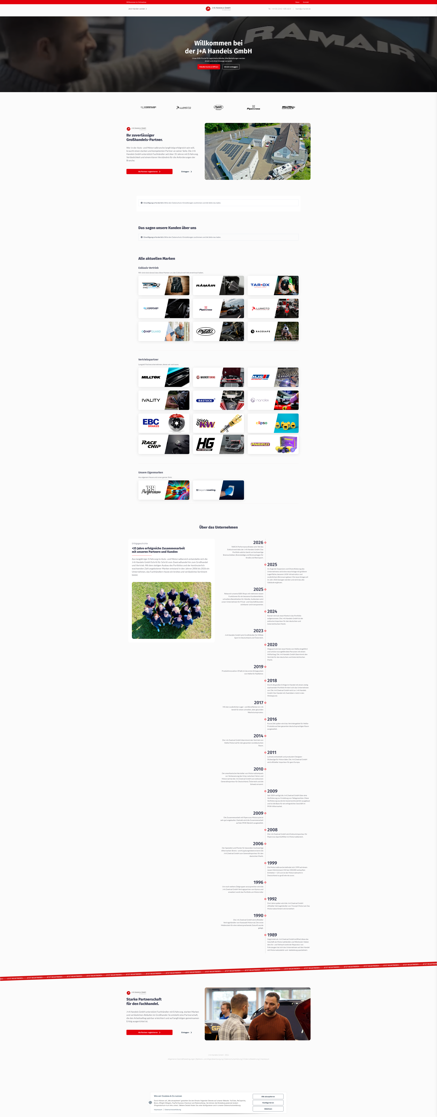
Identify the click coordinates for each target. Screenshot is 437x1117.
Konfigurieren (268, 1103)
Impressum (158, 1110)
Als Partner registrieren (148, 171)
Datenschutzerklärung (173, 1110)
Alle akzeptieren (268, 1096)
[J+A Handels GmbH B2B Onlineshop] (218, 8)
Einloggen (185, 171)
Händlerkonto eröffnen (208, 67)
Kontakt (306, 2)
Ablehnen (268, 1109)
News (297, 2)
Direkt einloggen (231, 67)
